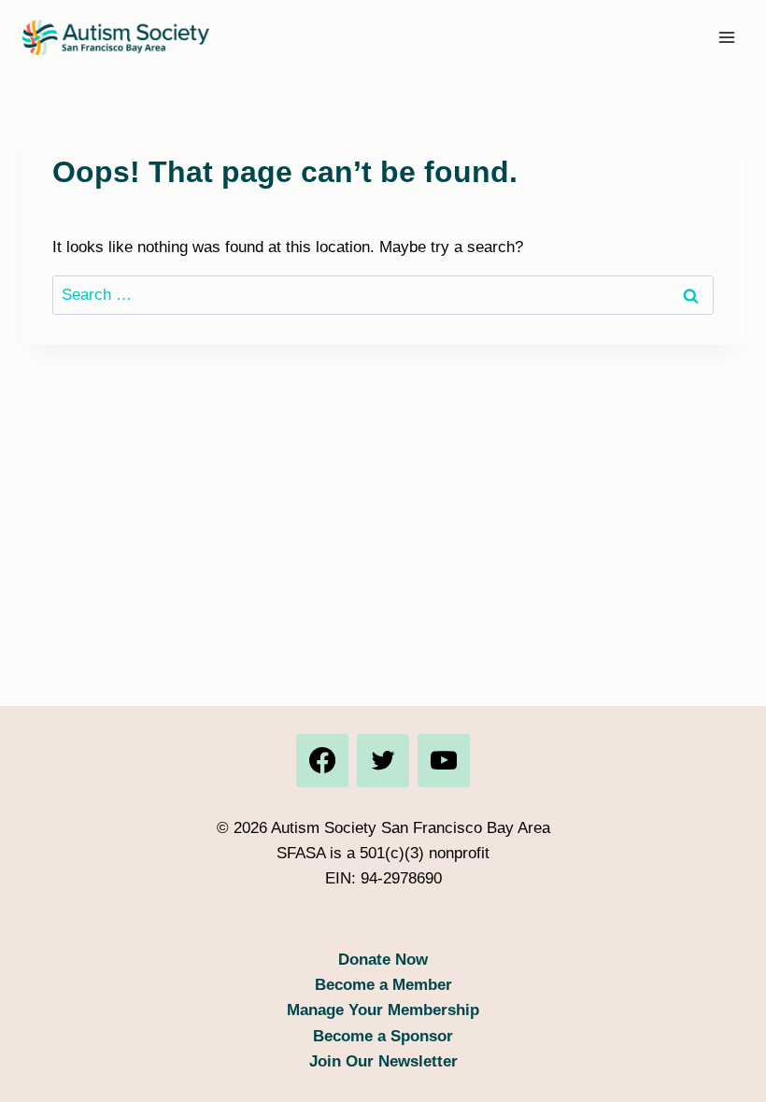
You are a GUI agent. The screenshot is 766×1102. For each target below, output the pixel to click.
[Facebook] (322, 760)
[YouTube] (444, 760)
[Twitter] (383, 760)
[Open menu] (726, 36)
